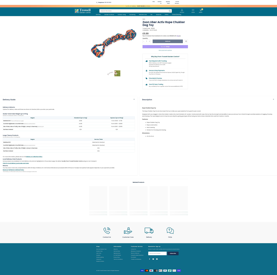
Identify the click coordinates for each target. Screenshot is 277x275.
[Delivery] (149, 230)
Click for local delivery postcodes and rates (16, 163)
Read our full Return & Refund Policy (13, 170)
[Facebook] (149, 259)
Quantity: (145, 38)
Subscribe (173, 253)
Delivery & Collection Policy (34, 156)
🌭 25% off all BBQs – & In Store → (138, 6)
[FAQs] (170, 230)
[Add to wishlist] (186, 41)
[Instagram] (153, 259)
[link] (98, 212)
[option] (113, 42)
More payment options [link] (165, 50)
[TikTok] (157, 259)
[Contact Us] (106, 230)
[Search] (135, 11)
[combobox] (133, 11)
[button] (110, 73)
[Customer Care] (128, 230)
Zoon (144, 19)
